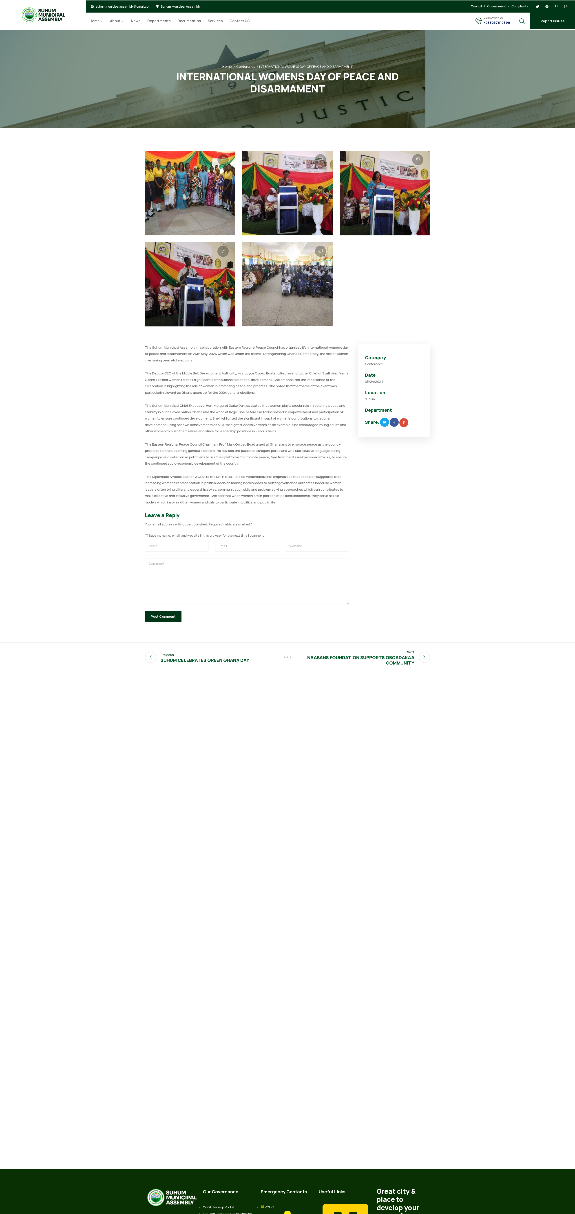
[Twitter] (537, 6)
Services (215, 20)
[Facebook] (547, 6)
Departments (159, 20)
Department (378, 410)
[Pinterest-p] (556, 6)
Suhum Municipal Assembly (181, 6)
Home (95, 20)
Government (496, 6)
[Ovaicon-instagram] (566, 6)
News (136, 20)
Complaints (519, 6)
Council (476, 6)
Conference (245, 66)
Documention (189, 20)
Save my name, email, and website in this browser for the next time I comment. (207, 535)
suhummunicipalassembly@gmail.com (123, 6)
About (115, 20)
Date (370, 375)
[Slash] (287, 657)
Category (375, 357)
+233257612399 (497, 22)
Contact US (240, 20)
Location (375, 392)
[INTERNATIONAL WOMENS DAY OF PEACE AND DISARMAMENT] (384, 422)
